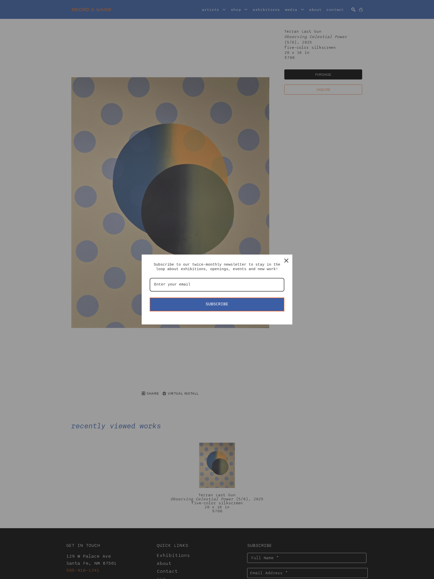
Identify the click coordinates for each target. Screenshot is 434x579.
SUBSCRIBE (217, 304)
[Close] (286, 261)
